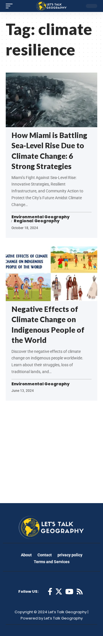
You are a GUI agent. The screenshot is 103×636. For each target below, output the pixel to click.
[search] (77, 6)
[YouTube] (69, 592)
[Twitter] (59, 592)
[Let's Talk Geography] (51, 6)
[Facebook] (50, 592)
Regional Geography (36, 221)
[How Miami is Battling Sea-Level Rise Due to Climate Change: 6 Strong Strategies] (51, 100)
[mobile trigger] (10, 6)
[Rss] (80, 592)
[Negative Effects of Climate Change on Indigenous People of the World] (51, 273)
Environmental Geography (40, 217)
